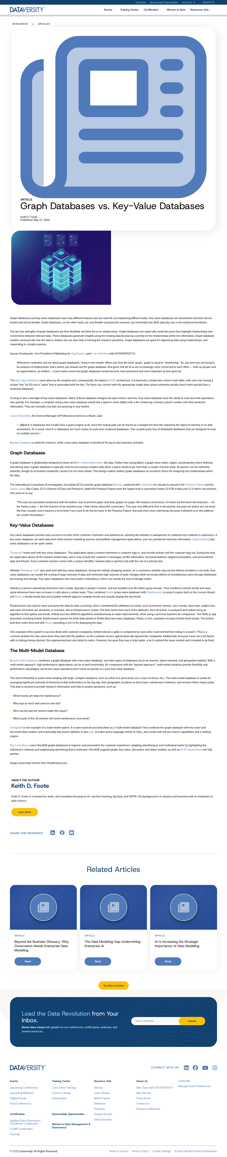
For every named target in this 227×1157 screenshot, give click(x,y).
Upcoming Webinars (22, 1093)
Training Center (129, 9)
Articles (44, 23)
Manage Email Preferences (194, 1086)
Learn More (24, 812)
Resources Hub (199, 9)
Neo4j (117, 484)
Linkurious (147, 484)
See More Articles (113, 985)
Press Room (143, 1098)
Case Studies (102, 1093)
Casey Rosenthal (20, 415)
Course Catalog (61, 1093)
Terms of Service (119, 1151)
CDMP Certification (21, 1129)
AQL (91, 731)
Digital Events (18, 1098)
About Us (187, 2)
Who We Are (143, 1093)
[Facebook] (62, 833)
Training (15, 1134)
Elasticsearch (155, 592)
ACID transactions (191, 749)
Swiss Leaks (17, 488)
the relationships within (89, 462)
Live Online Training (64, 1087)
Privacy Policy (140, 1151)
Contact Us (142, 1103)
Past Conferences (20, 1103)
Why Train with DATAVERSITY (154, 1087)
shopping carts (29, 570)
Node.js (19, 596)
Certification (151, 9)
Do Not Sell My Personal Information (195, 1151)
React (48, 622)
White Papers (102, 1098)
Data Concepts (103, 1119)
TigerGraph (77, 353)
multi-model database (25, 660)
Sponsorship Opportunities (164, 2)
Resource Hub (102, 1081)
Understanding (201, 539)
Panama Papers (194, 484)
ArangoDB (16, 727)
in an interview (100, 353)
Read (28, 961)
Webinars (99, 1103)
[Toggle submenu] (193, 2)
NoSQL (111, 380)
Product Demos (103, 1114)
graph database (21, 442)
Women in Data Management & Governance (71, 1125)
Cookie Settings (161, 1151)
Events (108, 9)
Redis (109, 592)
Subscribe (140, 2)
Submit (192, 1021)
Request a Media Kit (148, 1108)
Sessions (16, 552)
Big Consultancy (19, 745)
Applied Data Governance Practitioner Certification (25, 1122)
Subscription (59, 1098)
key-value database (26, 380)
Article (19, 935)
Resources (20, 23)
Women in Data (176, 9)
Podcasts (99, 1108)
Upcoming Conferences (24, 1087)
